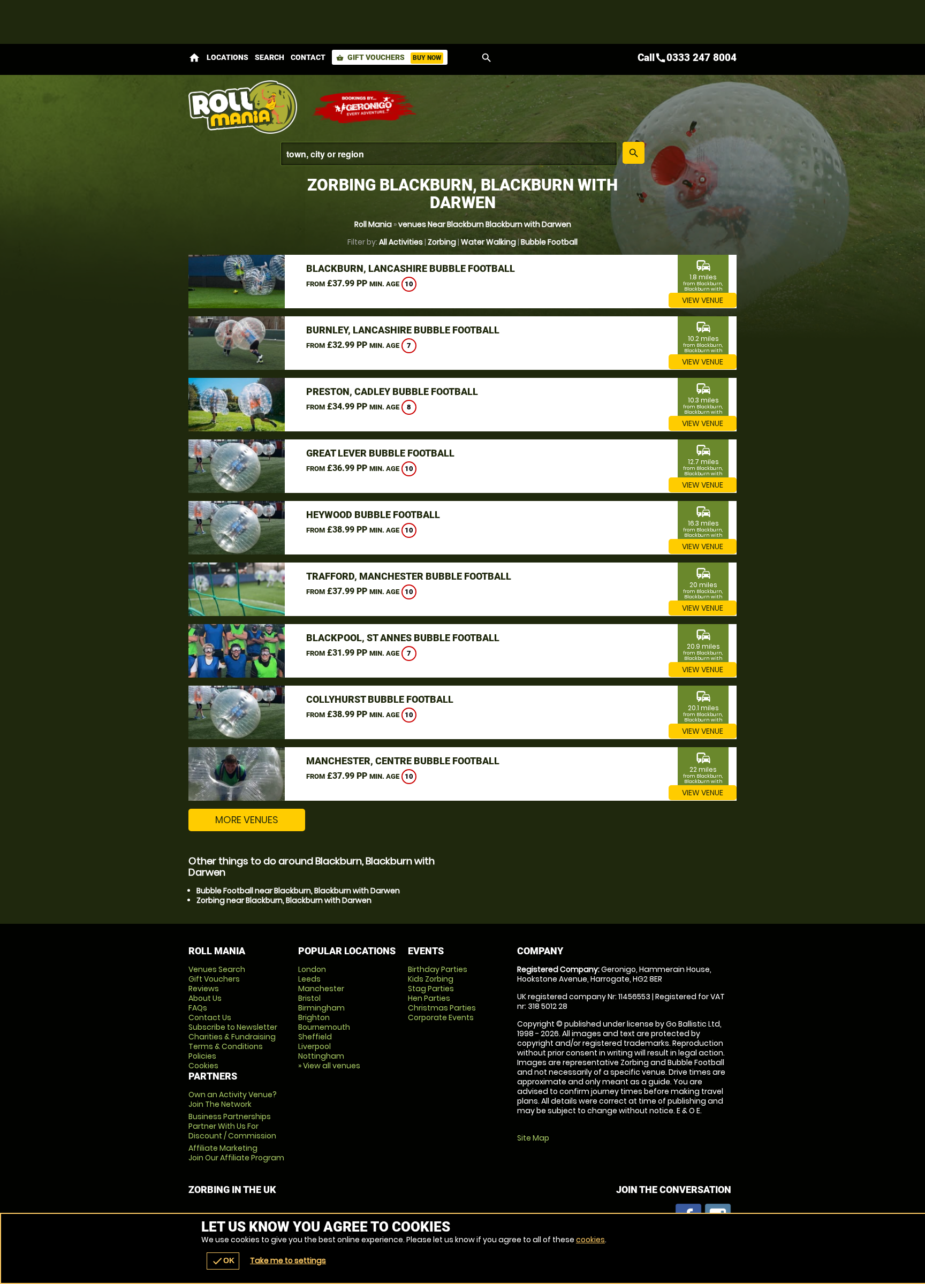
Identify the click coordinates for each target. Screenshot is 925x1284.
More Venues (246, 819)
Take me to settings (288, 1260)
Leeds (309, 979)
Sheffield (315, 1036)
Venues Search (216, 969)
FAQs (197, 1007)
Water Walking (488, 242)
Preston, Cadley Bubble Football (392, 391)
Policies (202, 1056)
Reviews (203, 988)
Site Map (533, 1138)
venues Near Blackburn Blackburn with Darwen (484, 224)
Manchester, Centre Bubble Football (402, 760)
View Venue (702, 300)
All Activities (401, 242)
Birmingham (321, 1007)
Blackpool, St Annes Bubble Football (402, 637)
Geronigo (365, 107)
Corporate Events (441, 1017)
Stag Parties (431, 988)
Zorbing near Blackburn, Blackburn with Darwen (283, 900)
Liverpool (314, 1046)
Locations (227, 57)
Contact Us (209, 1017)
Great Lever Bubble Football (380, 453)
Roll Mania (373, 224)
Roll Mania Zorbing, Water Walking (244, 107)
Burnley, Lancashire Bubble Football (402, 330)
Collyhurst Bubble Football (379, 699)
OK (222, 1261)
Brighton (314, 1017)
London (312, 969)
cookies (590, 1239)
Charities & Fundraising (232, 1036)
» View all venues (329, 1065)
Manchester (321, 988)
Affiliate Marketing (236, 1153)
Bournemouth (324, 1027)
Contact (308, 57)
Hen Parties (429, 998)
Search (269, 57)
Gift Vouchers (388, 57)
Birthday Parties (437, 969)
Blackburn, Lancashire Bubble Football (410, 268)
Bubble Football (549, 242)
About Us (205, 998)
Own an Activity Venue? (232, 1099)
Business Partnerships (232, 1126)
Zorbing (442, 242)
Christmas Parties (442, 1007)
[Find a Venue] (448, 154)
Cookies (203, 1065)
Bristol (309, 998)
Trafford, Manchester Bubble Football (408, 576)
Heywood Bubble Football (373, 514)
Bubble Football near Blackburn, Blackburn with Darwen (298, 890)
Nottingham (321, 1056)
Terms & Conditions (225, 1046)
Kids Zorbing (430, 979)
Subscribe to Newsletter (232, 1027)
